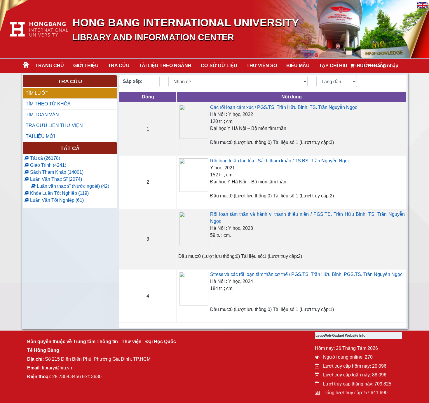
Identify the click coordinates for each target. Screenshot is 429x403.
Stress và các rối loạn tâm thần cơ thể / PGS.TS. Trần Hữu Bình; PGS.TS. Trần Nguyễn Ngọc (306, 274)
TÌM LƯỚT (37, 93)
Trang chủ (49, 65)
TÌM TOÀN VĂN (42, 114)
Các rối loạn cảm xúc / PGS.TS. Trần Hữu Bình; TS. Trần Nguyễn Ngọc (283, 107)
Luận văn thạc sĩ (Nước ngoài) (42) (72, 186)
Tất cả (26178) (44, 158)
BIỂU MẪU (298, 65)
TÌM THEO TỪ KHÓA (48, 103)
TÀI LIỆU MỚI (40, 136)
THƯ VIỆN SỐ (262, 65)
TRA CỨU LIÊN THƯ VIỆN (54, 125)
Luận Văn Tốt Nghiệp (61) (56, 200)
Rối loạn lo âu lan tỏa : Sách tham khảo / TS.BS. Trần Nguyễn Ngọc (280, 160)
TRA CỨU (119, 65)
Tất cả (70, 148)
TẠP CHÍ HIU (333, 65)
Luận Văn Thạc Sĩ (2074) (55, 179)
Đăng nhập (385, 65)
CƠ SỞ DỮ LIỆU (219, 65)
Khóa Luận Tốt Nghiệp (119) (59, 193)
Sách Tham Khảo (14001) (56, 172)
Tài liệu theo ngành (165, 65)
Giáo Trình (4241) (47, 165)
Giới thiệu (86, 65)
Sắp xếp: (132, 81)
